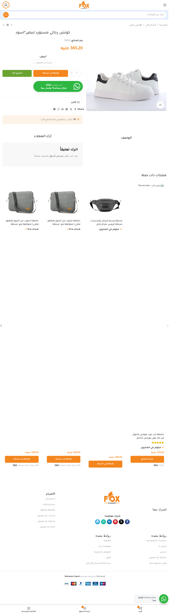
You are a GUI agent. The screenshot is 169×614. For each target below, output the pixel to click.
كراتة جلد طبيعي (47, 527)
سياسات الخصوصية (157, 541)
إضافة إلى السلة (51, 73)
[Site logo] (84, 5)
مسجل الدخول (56, 156)
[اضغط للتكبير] (160, 105)
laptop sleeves (48, 510)
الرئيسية (163, 25)
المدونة (107, 541)
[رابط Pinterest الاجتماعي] (67, 109)
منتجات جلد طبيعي (46, 516)
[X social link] (71, 109)
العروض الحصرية (102, 552)
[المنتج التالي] (4, 25)
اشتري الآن (17, 73)
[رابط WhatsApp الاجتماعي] (59, 109)
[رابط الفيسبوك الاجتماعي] (75, 109)
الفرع (108, 558)
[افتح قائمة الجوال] (165, 5)
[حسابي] (6, 5)
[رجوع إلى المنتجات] (8, 25)
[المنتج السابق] (12, 25)
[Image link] (112, 498)
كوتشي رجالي (135, 25)
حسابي (163, 552)
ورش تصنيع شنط (158, 563)
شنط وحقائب (48, 505)
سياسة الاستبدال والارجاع (98, 563)
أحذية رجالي (150, 25)
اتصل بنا (163, 546)
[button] (105, 464)
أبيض (43, 57)
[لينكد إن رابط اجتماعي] (63, 109)
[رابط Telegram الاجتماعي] (54, 109)
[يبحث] (6, 15)
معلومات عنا (105, 546)
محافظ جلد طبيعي (46, 521)
